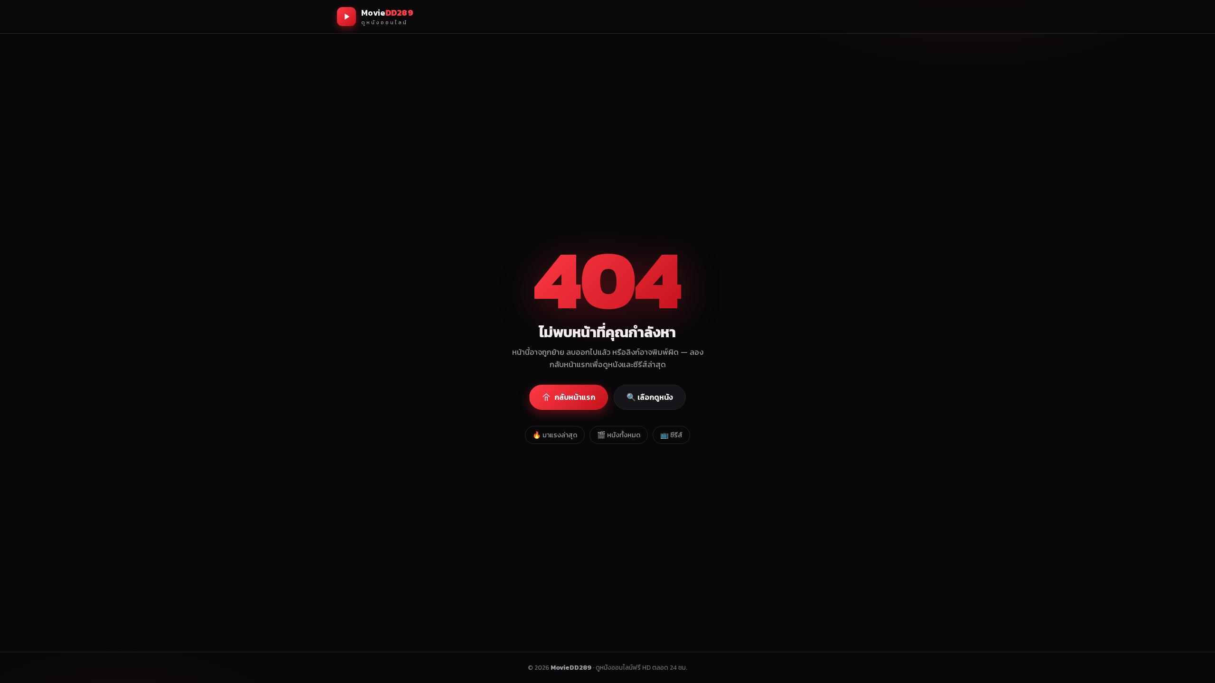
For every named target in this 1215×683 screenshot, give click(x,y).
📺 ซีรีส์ (671, 435)
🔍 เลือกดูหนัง (649, 397)
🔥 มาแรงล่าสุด (555, 435)
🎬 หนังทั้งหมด (618, 435)
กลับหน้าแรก (574, 397)
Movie (387, 16)
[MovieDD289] (346, 16)
